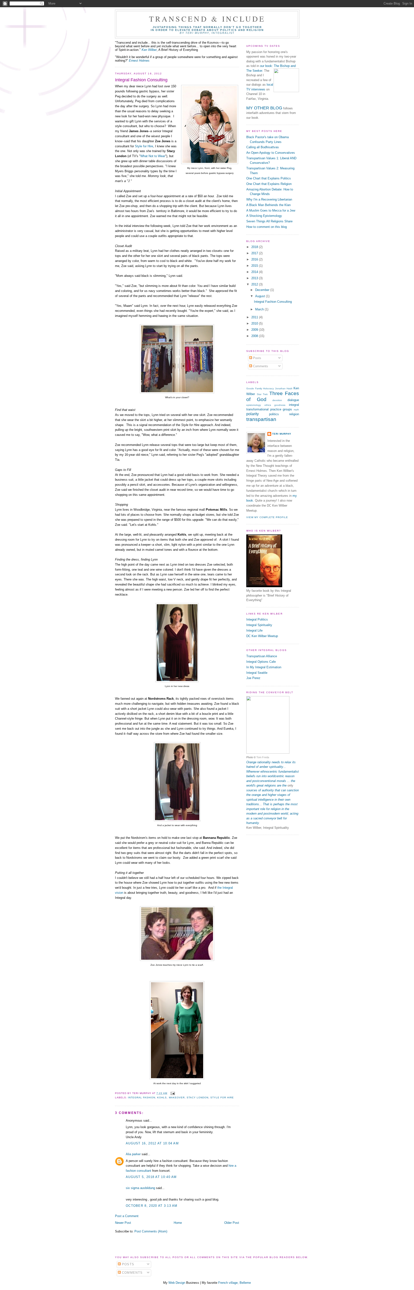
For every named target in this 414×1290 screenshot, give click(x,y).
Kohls (162, 1097)
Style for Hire (144, 146)
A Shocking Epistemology (264, 216)
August (260, 296)
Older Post (231, 1223)
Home (178, 1223)
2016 (255, 259)
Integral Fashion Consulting (141, 79)
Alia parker (133, 1154)
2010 (255, 323)
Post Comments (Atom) (150, 1231)
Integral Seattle (256, 673)
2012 (255, 284)
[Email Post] (172, 1093)
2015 (255, 265)
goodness (279, 405)
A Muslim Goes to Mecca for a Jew (270, 210)
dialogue (293, 400)
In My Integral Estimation (263, 667)
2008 (255, 336)
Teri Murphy (281, 433)
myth (296, 409)
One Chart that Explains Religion (269, 184)
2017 (255, 253)
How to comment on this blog (266, 227)
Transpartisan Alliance (261, 656)
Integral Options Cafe (261, 661)
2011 (255, 317)
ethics (267, 405)
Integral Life (254, 630)
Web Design (176, 1282)
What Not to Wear (152, 156)
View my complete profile (267, 517)
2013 (255, 278)
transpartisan (261, 419)
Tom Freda (262, 757)
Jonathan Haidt (284, 388)
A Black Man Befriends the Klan (268, 205)
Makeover (177, 1097)
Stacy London (197, 1097)
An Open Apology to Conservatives (270, 152)
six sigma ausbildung (140, 1188)
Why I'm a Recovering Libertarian (269, 199)
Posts (256, 358)
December (262, 290)
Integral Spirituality (259, 625)
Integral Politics (257, 619)
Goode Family (254, 388)
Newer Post (123, 1223)
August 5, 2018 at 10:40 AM (151, 1177)
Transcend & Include (207, 19)
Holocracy (268, 388)
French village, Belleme (234, 1282)
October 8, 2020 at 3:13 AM (152, 1205)
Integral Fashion (141, 1097)
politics (274, 414)
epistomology (253, 405)
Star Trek (262, 394)
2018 (255, 247)
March (260, 309)
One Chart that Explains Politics (268, 178)
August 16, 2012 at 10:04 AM (152, 1143)
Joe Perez (253, 678)
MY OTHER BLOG (264, 108)
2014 (255, 272)
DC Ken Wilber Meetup (262, 636)
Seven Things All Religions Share (269, 221)
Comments (260, 366)
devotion (277, 400)
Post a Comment (126, 1216)
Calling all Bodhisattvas (262, 147)
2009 (255, 329)
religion (294, 414)
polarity (252, 414)
